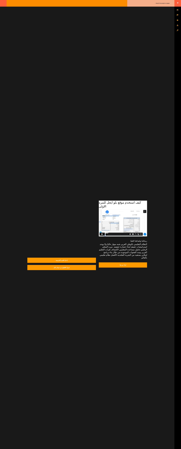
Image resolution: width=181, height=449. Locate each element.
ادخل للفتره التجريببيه (62, 260)
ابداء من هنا (123, 265)
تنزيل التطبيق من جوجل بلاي (62, 267)
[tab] (30, 212)
